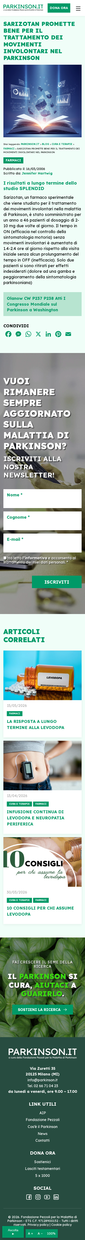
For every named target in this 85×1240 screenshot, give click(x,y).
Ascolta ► (13, 1231)
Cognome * (18, 517)
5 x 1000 (42, 1175)
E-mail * (15, 539)
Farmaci (13, 160)
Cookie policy (61, 1225)
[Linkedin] (56, 1198)
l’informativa (34, 558)
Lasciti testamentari (42, 1168)
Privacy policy (38, 1225)
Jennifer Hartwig (37, 173)
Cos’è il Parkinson (43, 1126)
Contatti (42, 1140)
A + (30, 1233)
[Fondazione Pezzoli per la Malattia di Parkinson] (24, 8)
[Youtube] (47, 1198)
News (42, 1133)
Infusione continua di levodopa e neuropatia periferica (35, 818)
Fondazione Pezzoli (43, 1119)
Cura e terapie (19, 803)
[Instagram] (38, 1198)
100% (51, 1233)
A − (40, 1233)
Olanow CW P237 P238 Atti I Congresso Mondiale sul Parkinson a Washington (36, 304)
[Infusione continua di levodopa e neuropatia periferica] (42, 765)
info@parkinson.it (42, 1080)
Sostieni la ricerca (39, 1009)
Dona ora (59, 8)
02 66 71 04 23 (46, 1086)
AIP (42, 1113)
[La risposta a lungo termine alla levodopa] (42, 675)
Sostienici (42, 1162)
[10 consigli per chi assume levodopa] (42, 862)
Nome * (14, 495)
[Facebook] (29, 1198)
